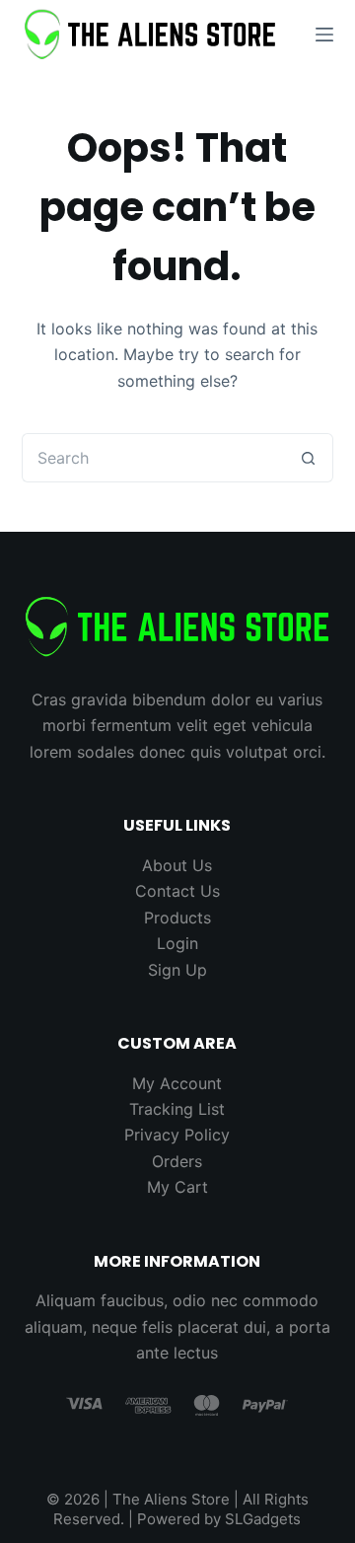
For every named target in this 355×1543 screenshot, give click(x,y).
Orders (177, 1161)
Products (177, 917)
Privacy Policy (177, 1134)
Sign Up (177, 970)
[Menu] (324, 34)
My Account (177, 1083)
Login (177, 943)
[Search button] (308, 457)
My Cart (177, 1187)
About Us (177, 865)
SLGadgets (263, 1518)
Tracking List (177, 1109)
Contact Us (177, 891)
